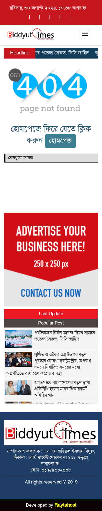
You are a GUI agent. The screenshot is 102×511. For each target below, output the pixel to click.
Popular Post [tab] (51, 323)
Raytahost (65, 505)
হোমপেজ (60, 140)
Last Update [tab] (51, 314)
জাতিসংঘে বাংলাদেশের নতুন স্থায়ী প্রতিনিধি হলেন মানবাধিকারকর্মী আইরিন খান (62, 389)
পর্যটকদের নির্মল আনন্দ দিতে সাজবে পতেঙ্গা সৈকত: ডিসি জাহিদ (64, 336)
